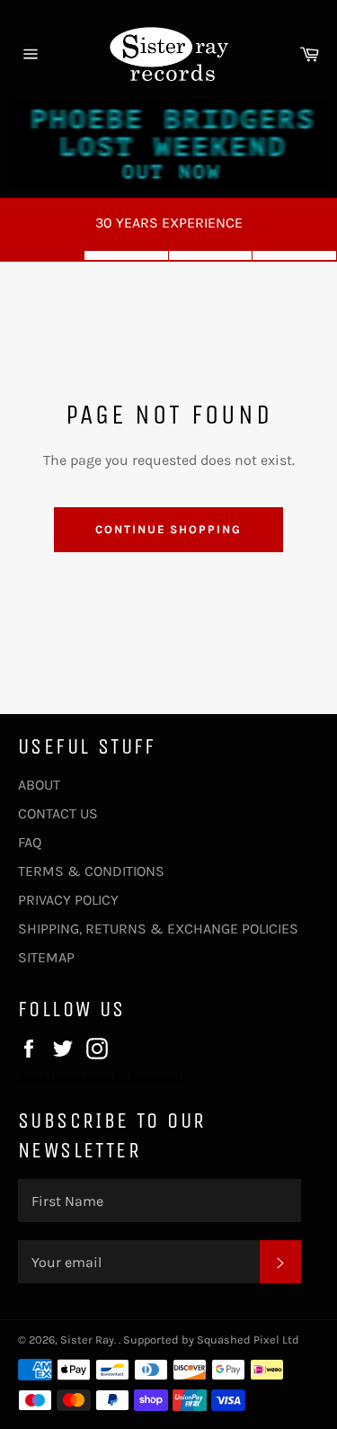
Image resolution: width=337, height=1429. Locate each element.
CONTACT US (58, 813)
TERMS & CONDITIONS (91, 871)
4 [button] (295, 255)
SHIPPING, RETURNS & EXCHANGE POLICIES (158, 928)
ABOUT (39, 784)
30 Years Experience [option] (169, 222)
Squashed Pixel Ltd (248, 1339)
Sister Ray (87, 1339)
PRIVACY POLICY (68, 899)
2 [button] (126, 255)
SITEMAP (46, 957)
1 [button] (42, 255)
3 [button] (211, 255)
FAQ (29, 842)
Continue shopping (168, 529)
